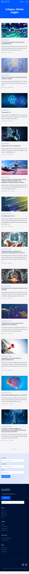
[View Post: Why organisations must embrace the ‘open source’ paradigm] (14, 276)
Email (2, 470)
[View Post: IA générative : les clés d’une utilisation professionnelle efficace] (14, 346)
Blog (10, 213)
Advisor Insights (5, 110)
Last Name (3, 464)
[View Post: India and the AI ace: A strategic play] (14, 134)
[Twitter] (26, 564)
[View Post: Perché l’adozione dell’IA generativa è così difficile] (14, 383)
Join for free (6, 476)
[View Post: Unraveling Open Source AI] (14, 204)
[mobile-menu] (27, 2)
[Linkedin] (23, 564)
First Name (3, 458)
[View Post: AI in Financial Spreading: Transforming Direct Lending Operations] (14, 30)
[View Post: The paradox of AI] (14, 100)
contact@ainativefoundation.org (8, 494)
